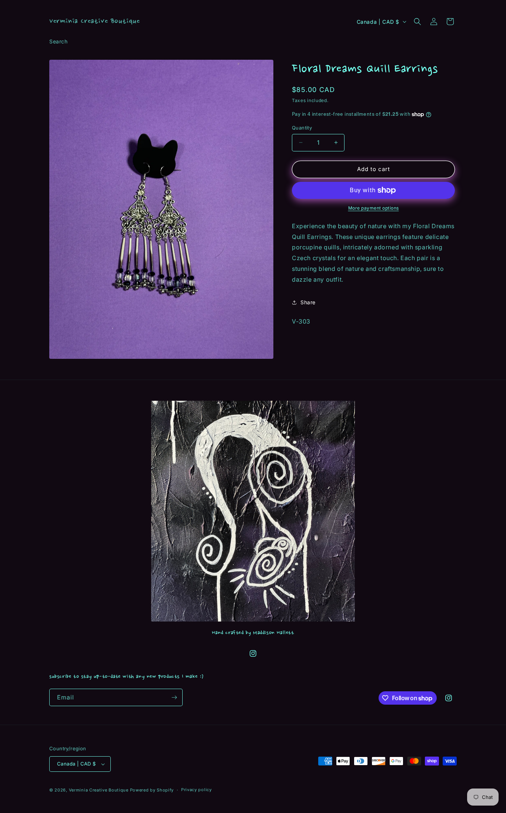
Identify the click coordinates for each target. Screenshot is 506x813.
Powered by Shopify (152, 790)
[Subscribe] (174, 697)
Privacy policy (196, 789)
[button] (417, 21)
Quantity (302, 128)
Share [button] (308, 302)
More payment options (373, 208)
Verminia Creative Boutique (99, 790)
